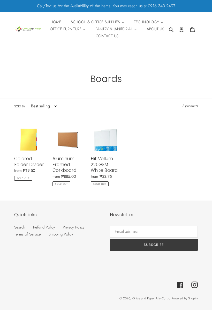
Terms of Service (27, 234)
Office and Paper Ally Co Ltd (151, 298)
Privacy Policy (74, 227)
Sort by (19, 106)
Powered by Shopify (185, 298)
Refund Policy (44, 227)
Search (19, 227)
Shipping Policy (61, 234)
